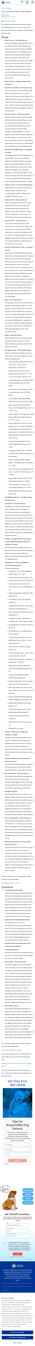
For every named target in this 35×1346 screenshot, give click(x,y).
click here (23, 1257)
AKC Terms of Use (16, 1244)
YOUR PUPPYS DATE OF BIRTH (11, 1233)
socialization (6, 21)
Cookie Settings (17, 1342)
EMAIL (7, 1222)
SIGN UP (17, 1253)
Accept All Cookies (17, 1332)
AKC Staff (6, 15)
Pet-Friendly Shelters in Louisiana (11, 1050)
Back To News (7, 8)
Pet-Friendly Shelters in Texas (10, 883)
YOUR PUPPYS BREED (9, 1228)
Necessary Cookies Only (17, 1337)
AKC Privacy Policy (29, 1259)
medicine (13, 21)
